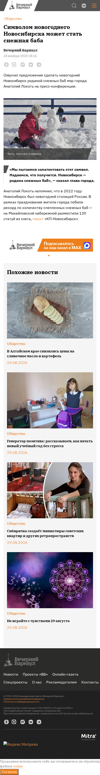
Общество (16, 343)
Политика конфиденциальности (21, 701)
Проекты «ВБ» (35, 674)
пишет (38, 218)
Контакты (90, 682)
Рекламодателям (61, 682)
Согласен (9, 772)
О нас (37, 682)
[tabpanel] (50, 245)
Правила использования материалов (23, 698)
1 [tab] (49, 255)
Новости (10, 674)
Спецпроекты (15, 682)
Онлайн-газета (65, 674)
